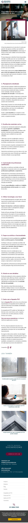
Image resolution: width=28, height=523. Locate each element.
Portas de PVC (7, 495)
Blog (5, 486)
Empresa (6, 484)
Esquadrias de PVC (8, 493)
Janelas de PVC (7, 498)
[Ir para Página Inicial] (5, 2)
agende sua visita (13, 454)
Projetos (6, 481)
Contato (5, 489)
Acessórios (6, 500)
